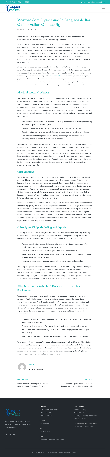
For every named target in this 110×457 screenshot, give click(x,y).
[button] (36, 369)
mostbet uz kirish (56, 76)
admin (31, 365)
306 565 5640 (45, 424)
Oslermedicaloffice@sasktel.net (52, 440)
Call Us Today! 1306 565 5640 (17, 2)
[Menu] (103, 8)
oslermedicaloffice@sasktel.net (93, 2)
